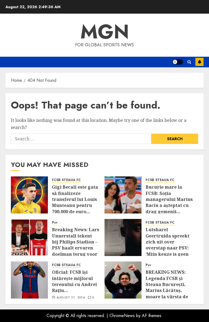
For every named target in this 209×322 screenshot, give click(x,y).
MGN (104, 31)
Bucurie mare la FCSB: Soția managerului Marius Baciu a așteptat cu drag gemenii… (169, 199)
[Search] (189, 62)
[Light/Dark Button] (177, 62)
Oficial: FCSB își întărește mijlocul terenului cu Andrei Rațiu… (74, 281)
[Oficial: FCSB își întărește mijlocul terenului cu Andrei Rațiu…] (29, 280)
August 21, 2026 (71, 298)
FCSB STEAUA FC (66, 180)
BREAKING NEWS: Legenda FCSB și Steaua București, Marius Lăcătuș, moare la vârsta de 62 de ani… (167, 287)
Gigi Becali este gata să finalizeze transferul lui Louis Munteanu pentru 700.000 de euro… (75, 199)
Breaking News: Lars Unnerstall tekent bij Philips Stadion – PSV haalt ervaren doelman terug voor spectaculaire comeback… (75, 248)
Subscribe (199, 62)
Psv (54, 222)
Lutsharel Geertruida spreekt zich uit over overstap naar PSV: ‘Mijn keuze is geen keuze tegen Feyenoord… (167, 248)
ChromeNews (122, 315)
